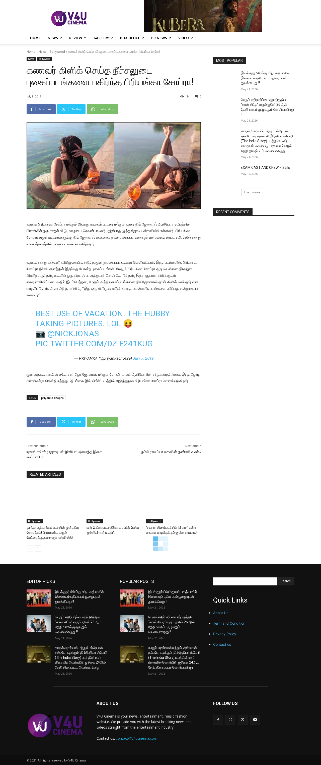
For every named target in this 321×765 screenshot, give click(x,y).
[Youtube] (255, 720)
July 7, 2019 (143, 358)
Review (75, 37)
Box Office (130, 37)
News (53, 37)
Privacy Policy (224, 634)
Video (183, 37)
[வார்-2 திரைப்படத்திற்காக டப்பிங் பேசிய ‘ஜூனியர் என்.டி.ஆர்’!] (114, 504)
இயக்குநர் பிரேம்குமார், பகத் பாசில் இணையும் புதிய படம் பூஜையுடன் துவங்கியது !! (265, 78)
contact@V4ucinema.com (136, 738)
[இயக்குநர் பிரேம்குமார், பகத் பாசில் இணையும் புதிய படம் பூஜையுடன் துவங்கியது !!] (225, 79)
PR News (159, 37)
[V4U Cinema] (56, 725)
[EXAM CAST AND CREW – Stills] (225, 173)
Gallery (101, 37)
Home (35, 37)
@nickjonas (73, 333)
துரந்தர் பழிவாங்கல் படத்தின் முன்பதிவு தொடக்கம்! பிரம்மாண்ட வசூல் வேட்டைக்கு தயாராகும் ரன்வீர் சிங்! (53, 532)
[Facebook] (218, 720)
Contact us (222, 644)
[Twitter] (243, 720)
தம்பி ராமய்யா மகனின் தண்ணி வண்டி (171, 452)
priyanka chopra (52, 398)
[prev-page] (30, 548)
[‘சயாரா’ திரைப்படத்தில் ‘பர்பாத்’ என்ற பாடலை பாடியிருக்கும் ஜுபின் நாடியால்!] (173, 504)
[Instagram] (230, 720)
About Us (220, 613)
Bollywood (57, 51)
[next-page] (38, 548)
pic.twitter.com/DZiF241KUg (94, 343)
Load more (252, 192)
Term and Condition (229, 623)
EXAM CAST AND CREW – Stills (265, 168)
